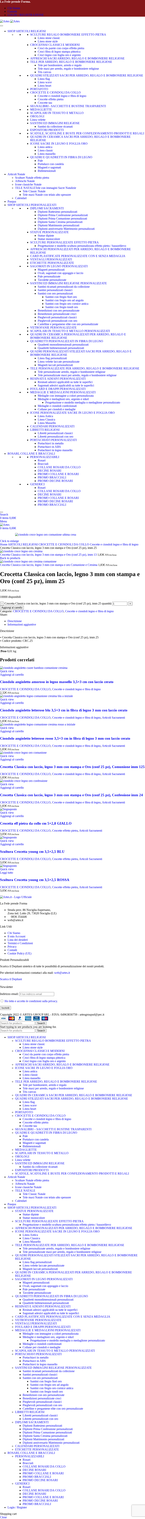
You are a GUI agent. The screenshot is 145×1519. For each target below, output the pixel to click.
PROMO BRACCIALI (52, 477)
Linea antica (45, 147)
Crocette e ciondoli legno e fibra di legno (62, 95)
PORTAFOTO (39, 89)
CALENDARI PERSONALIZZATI (52, 426)
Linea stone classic (49, 38)
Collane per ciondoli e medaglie (57, 409)
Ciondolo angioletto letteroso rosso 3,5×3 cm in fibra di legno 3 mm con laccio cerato (65, 738)
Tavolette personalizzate (52, 279)
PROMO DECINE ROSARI (55, 480)
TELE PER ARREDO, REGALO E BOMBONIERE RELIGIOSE (71, 61)
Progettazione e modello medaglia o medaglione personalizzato (82, 402)
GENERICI (37, 484)
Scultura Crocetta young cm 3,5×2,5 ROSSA (34, 880)
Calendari (21, 198)
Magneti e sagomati (49, 167)
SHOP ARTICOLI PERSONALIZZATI (32, 204)
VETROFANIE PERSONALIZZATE (53, 327)
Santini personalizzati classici (55, 290)
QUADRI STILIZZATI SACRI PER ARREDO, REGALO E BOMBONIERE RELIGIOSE (86, 75)
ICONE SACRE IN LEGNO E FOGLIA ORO (59, 143)
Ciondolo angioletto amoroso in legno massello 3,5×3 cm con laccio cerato (56, 682)
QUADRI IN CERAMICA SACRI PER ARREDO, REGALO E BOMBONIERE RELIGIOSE (73, 1095)
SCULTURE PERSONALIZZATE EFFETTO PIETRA (64, 242)
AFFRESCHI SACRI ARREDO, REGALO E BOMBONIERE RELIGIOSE (77, 58)
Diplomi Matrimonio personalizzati (58, 225)
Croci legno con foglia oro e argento (59, 55)
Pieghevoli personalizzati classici (57, 317)
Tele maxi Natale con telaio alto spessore (47, 194)
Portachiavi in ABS (49, 446)
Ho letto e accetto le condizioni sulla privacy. (31, 1001)
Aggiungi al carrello (12, 607)
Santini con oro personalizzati (55, 293)
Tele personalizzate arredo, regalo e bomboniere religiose (71, 371)
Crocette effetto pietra (50, 99)
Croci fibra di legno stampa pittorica (59, 51)
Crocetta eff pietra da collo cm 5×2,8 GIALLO (36, 823)
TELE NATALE (25, 1190)
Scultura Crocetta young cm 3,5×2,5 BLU (32, 852)
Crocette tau (45, 102)
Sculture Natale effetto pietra (32, 177)
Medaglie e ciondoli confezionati (57, 405)
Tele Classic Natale (34, 191)
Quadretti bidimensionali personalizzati (61, 348)
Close (3, 1517)
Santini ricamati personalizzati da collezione (64, 286)
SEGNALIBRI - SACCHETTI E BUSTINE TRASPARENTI (68, 106)
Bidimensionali (47, 170)
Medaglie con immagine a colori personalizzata (66, 395)
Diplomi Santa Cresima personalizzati (60, 222)
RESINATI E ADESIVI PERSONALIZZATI (58, 378)
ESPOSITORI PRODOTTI (47, 130)
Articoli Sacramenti (113, 717)
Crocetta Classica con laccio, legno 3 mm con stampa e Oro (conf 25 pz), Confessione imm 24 (71, 795)
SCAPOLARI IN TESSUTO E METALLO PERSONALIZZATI (70, 331)
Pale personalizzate (49, 276)
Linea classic (45, 150)
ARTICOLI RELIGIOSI (23, 544)
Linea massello (47, 153)
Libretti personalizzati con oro (55, 436)
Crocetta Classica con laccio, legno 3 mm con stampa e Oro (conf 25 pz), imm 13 (48, 554)
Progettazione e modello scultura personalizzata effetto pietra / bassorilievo (82, 245)
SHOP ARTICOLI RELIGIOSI (27, 31)
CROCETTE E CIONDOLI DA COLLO (55, 92)
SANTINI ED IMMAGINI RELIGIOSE (55, 123)
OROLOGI (37, 116)
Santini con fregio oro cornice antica (66, 303)
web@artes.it (62, 972)
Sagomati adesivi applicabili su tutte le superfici (66, 385)
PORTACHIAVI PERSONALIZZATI (53, 440)
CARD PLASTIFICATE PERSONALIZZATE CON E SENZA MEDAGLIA (77, 256)
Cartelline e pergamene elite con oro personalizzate (68, 324)
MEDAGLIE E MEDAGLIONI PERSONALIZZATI (63, 392)
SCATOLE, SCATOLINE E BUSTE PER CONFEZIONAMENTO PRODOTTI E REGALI (87, 133)
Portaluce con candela (51, 164)
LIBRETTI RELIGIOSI (44, 429)
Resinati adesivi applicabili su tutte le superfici (65, 382)
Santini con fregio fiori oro (61, 296)
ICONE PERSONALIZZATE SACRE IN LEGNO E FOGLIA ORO (72, 412)
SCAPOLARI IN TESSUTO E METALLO (57, 113)
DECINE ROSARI (49, 470)
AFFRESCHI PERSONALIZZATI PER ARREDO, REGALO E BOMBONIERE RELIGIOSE (73, 1228)
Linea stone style (48, 41)
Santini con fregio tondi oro (61, 307)
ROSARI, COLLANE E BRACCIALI (31, 453)
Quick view (7, 671)
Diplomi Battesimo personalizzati (57, 211)
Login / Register (17, 1507)
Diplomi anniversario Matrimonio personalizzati (66, 228)
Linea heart (44, 85)
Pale (40, 160)
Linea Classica (46, 419)
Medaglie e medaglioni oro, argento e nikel (63, 399)
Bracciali (43, 463)
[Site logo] (5, 21)
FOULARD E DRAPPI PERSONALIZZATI (58, 388)
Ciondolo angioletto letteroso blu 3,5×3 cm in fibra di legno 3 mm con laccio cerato (63, 710)
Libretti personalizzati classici (55, 433)
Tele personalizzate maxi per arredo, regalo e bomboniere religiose (77, 375)
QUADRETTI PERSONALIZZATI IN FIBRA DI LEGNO (66, 341)
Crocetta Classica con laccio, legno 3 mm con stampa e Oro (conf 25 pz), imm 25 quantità (58, 603)
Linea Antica (45, 416)
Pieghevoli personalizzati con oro (57, 320)
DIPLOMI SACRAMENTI (47, 208)
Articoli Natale (16, 174)
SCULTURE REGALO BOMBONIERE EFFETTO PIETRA (68, 34)
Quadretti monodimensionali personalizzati (63, 344)
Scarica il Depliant (11, 979)
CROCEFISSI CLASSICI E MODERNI (55, 44)
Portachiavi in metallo (51, 443)
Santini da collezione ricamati (55, 126)
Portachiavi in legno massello (55, 450)
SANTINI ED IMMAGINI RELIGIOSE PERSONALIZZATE (68, 283)
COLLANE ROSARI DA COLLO (59, 467)
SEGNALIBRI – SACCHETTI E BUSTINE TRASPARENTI (53, 1129)
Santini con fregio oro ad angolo (64, 300)
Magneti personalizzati (51, 269)
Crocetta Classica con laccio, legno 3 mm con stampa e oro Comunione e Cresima (49, 564)
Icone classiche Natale (28, 184)
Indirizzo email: (9, 994)
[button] (12, 674)
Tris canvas (44, 72)
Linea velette (38, 119)
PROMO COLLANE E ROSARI (58, 474)
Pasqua (12, 201)
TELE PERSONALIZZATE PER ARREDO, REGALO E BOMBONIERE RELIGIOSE (84, 368)
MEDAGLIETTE (41, 109)
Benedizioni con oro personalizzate (58, 310)
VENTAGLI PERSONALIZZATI (51, 259)
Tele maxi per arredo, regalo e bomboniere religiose (68, 68)
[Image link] (16, 897)
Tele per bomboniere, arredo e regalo (60, 65)
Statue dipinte (46, 235)
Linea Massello (47, 423)
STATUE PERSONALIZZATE (49, 232)
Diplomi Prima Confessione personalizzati (63, 215)
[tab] (15, 621)
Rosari (42, 460)
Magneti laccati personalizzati (55, 365)
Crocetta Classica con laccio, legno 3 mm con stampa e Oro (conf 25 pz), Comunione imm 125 (72, 767)
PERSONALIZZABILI (44, 457)
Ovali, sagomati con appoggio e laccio (60, 273)
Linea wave (45, 82)
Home (4, 544)
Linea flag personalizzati (52, 358)
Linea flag (44, 78)
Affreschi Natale (25, 181)
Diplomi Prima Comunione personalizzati (62, 218)
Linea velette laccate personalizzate (58, 361)
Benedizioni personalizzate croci (57, 313)
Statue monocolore (49, 239)
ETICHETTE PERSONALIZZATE (52, 262)
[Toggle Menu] (1, 25)
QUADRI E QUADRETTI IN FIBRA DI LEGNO (61, 157)
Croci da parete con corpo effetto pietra (61, 48)
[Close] (1, 512)
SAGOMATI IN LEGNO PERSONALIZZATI (59, 266)
